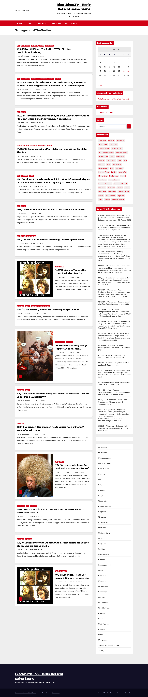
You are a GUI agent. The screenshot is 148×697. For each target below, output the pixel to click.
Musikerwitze (113, 176)
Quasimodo (112, 192)
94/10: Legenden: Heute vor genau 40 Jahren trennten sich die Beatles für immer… (72, 578)
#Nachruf (101, 560)
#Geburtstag (102, 501)
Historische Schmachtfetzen (40, 306)
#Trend (51, 79)
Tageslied (120, 196)
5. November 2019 (25, 89)
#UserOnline (71, 23)
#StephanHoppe (104, 148)
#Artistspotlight (104, 447)
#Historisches (25, 45)
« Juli (100, 85)
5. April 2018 (23, 156)
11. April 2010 (62, 582)
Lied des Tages (103, 172)
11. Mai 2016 (61, 277)
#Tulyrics (101, 629)
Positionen (111, 188)
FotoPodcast (111, 160)
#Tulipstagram (103, 624)
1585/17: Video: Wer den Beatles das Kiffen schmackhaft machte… (52, 209)
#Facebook (120, 140)
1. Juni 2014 (61, 352)
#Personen (33, 506)
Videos (107, 199)
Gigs (125, 160)
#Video (42, 45)
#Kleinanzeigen (104, 533)
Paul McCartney (114, 180)
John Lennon (117, 164)
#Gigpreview (102, 512)
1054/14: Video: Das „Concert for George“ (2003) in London (48, 309)
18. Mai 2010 (22, 550)
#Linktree (56, 23)
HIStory (57, 79)
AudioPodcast (103, 156)
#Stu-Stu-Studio (104, 608)
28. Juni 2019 (23, 123)
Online (105, 112)
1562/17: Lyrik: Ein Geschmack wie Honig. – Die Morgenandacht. (50, 239)
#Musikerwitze (31, 236)
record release (123, 192)
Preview (120, 188)
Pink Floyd (101, 188)
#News (100, 570)
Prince (127, 188)
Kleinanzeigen (103, 168)
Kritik (112, 168)
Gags (119, 160)
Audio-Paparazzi (121, 152)
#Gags (23, 236)
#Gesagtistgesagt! (104, 506)
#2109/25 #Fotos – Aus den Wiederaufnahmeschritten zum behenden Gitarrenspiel (114, 392)
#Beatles (111, 140)
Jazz (108, 164)
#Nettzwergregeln (105, 565)
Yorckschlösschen (118, 199)
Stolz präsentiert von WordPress (25, 693)
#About (30, 23)
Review (100, 196)
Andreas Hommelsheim (106, 152)
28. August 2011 (24, 401)
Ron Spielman (110, 196)
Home (19, 23)
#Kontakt (42, 23)
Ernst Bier (101, 160)
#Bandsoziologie (104, 463)
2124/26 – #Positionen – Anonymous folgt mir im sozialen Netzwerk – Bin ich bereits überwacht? (114, 227)
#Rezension (102, 597)
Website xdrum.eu (104, 99)
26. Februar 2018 (24, 186)
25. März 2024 (23, 56)
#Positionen (43, 79)
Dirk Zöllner (120, 156)
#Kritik (100, 538)
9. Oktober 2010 (24, 434)
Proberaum (102, 192)
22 (124, 71)
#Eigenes (101, 474)
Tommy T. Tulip (38, 56)
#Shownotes (103, 603)
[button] (132, 23)
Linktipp (113, 172)
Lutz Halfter (122, 172)
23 (128, 71)
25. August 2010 (63, 472)
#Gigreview (102, 517)
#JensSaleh (113, 144)
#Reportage (42, 145)
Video (100, 199)
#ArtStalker (102, 140)
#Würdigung (49, 45)
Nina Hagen (102, 180)
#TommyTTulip (117, 148)
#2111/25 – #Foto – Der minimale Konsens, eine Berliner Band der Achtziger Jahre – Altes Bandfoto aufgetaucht (114, 372)
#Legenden (35, 45)
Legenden (119, 168)
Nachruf (123, 176)
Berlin (112, 156)
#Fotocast (102, 490)
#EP (18, 45)
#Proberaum (103, 586)
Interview (101, 164)
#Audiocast (21, 145)
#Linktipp (101, 549)
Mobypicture (102, 176)
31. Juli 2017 (23, 213)
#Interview (33, 145)
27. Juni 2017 (23, 243)
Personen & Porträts (105, 184)
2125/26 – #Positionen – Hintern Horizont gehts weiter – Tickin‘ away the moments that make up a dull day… (114, 218)
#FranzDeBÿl (102, 144)
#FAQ (100, 485)
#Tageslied (24, 175)
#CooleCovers (103, 469)
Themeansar (56, 693)
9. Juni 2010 (22, 516)
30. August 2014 (24, 313)
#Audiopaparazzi (104, 458)
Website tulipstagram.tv (121, 99)
